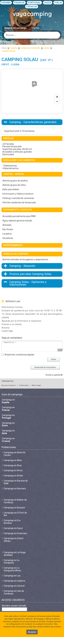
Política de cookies (52, 626)
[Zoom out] (57, 101)
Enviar (53, 359)
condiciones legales (24, 354)
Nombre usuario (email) (14, 605)
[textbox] (32, 35)
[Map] (32, 88)
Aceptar (32, 632)
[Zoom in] (57, 97)
